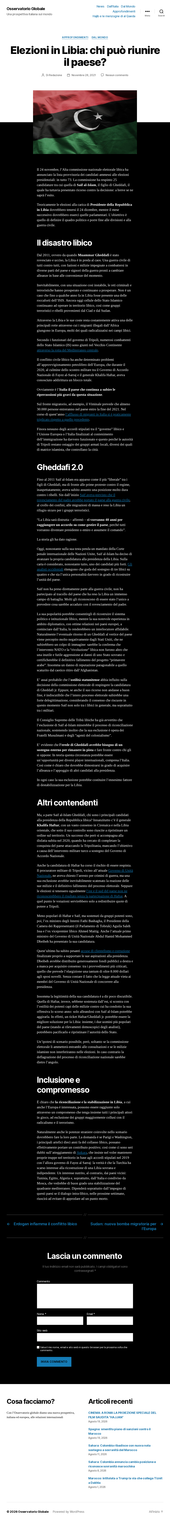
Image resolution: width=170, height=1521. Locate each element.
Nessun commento (117, 75)
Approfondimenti (124, 11)
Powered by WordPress (68, 1511)
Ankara (82, 1152)
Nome (41, 1314)
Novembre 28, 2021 (84, 75)
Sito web (42, 1330)
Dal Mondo (128, 6)
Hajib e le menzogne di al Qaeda (114, 16)
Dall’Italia (113, 6)
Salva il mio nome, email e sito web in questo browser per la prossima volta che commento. (83, 1349)
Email (91, 1314)
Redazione (55, 75)
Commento (43, 1281)
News (100, 6)
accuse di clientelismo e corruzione (105, 951)
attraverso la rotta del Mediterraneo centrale (67, 350)
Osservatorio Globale (26, 9)
